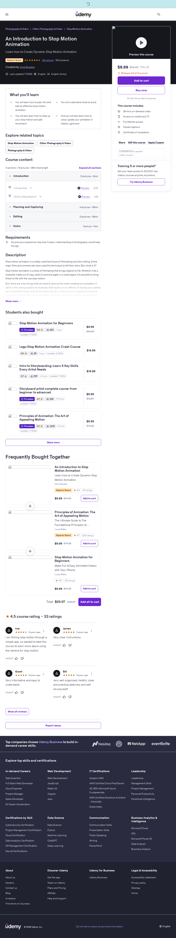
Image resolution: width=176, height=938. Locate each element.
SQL (133, 833)
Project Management (142, 788)
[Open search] (158, 14)
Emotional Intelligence (143, 799)
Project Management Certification (23, 830)
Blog (8, 893)
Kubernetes (95, 806)
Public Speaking (97, 835)
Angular (51, 793)
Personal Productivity (142, 793)
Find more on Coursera (18, 903)
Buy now (141, 90)
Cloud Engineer (14, 788)
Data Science (54, 824)
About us (10, 877)
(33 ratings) (48, 60)
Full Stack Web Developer (19, 783)
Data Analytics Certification (20, 840)
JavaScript (53, 783)
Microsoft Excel (139, 828)
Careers (10, 882)
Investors (11, 898)
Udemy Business (50, 742)
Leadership (137, 778)
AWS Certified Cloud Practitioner (106, 783)
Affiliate (51, 893)
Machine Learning (57, 835)
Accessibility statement (143, 877)
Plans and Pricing (56, 887)
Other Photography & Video (48, 28)
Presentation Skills (99, 830)
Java (49, 799)
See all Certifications (16, 851)
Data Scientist (13, 778)
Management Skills (141, 783)
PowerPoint (95, 845)
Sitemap (135, 887)
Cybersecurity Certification (20, 824)
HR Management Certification (21, 845)
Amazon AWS (96, 778)
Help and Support (56, 898)
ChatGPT (52, 840)
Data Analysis (138, 843)
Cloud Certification (15, 835)
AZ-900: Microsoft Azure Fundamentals (102, 790)
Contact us (11, 887)
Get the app (53, 877)
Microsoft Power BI (141, 838)
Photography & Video (17, 28)
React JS (52, 788)
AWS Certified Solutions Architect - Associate (107, 799)
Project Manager (14, 793)
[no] (22, 658)
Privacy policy (138, 882)
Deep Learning (55, 845)
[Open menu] (6, 14)
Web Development (57, 778)
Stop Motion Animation (79, 28)
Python (51, 830)
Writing (93, 840)
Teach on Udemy (56, 882)
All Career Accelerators (18, 804)
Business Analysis (141, 849)
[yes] (16, 658)
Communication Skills (100, 824)
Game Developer (14, 799)
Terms (134, 893)
